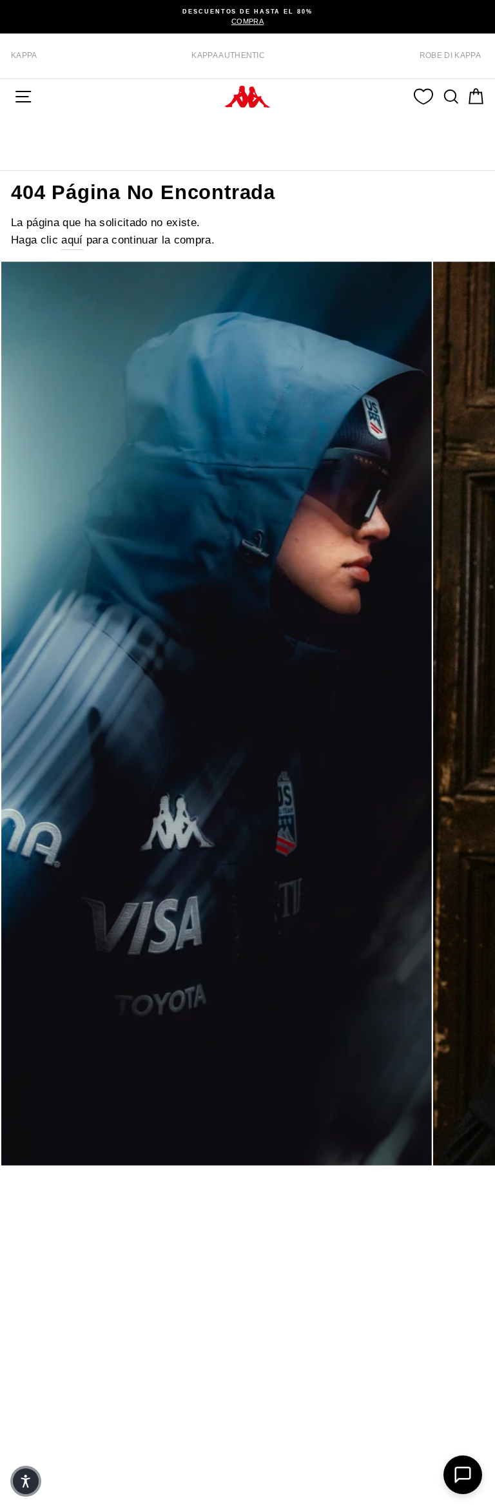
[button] (25, 1481)
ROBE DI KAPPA (450, 55)
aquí (71, 240)
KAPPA (24, 55)
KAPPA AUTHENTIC (228, 55)
